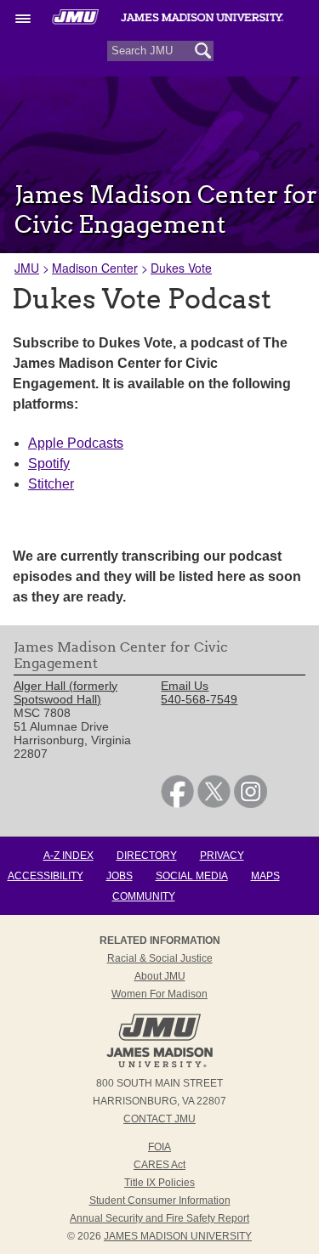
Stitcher (51, 484)
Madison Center (95, 267)
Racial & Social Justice (160, 958)
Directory (147, 855)
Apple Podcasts (75, 443)
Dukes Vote (181, 267)
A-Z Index (68, 855)
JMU (26, 267)
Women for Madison (159, 994)
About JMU (159, 976)
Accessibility (45, 876)
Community (143, 896)
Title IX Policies (159, 1183)
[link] (177, 804)
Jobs (119, 876)
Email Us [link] (184, 685)
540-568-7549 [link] (199, 699)
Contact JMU (159, 1119)
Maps (265, 876)
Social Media (192, 876)
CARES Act (159, 1165)
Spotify (49, 463)
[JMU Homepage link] (159, 1065)
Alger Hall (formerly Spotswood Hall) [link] (65, 692)
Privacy (222, 855)
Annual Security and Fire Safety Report (159, 1218)
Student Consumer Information (160, 1200)
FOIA (159, 1147)
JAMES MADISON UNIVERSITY (178, 1236)
